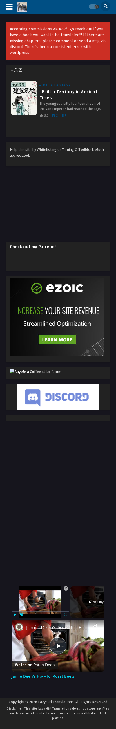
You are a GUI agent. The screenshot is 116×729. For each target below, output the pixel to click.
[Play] (15, 582)
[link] (19, 595)
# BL (43, 85)
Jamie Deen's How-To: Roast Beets (58, 595)
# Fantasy (61, 85)
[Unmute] (21, 582)
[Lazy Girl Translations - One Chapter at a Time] (22, 7)
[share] (95, 593)
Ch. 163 (60, 116)
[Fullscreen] (65, 582)
